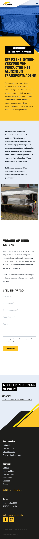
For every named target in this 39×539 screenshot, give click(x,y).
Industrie (7, 445)
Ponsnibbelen (8, 474)
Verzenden (10, 349)
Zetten (6, 468)
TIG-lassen (7, 477)
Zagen (5, 484)
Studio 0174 (14, 534)
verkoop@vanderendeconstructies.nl (17, 400)
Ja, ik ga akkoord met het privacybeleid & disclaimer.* (19, 340)
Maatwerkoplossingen (12, 455)
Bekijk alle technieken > (12, 490)
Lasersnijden (8, 471)
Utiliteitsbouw (9, 452)
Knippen (6, 481)
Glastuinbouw (8, 448)
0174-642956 (7, 396)
